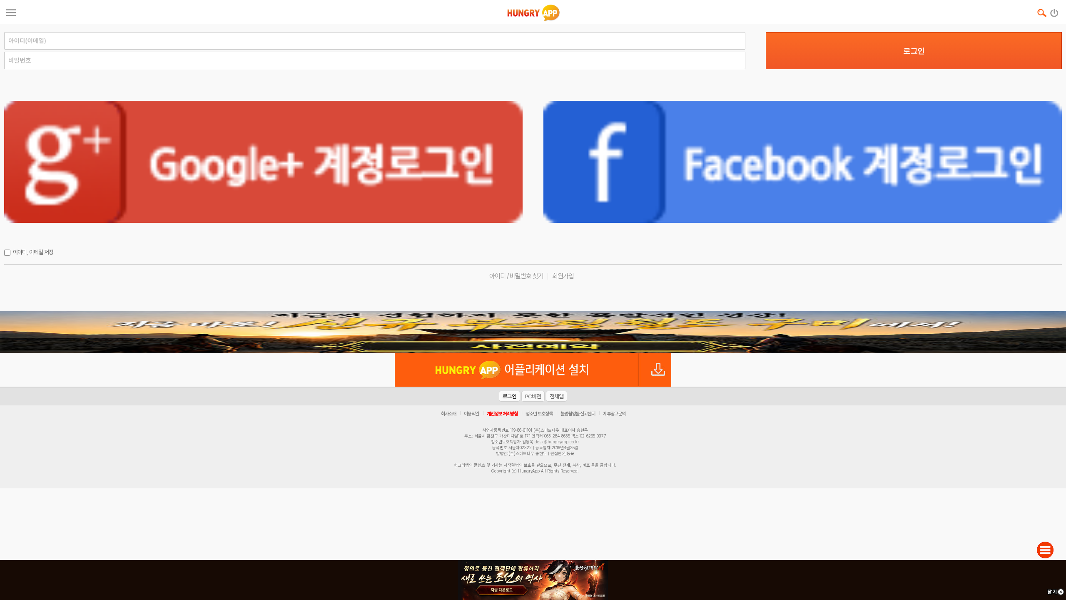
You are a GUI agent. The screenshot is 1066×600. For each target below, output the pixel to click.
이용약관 (471, 414)
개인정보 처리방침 (502, 414)
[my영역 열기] (11, 11)
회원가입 (563, 276)
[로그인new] (1054, 11)
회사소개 (448, 414)
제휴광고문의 (614, 414)
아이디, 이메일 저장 (33, 252)
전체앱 (556, 396)
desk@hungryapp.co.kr (557, 441)
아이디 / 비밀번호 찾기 (516, 276)
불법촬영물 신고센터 (577, 414)
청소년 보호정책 (539, 414)
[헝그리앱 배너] (533, 332)
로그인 (913, 51)
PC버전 (533, 396)
